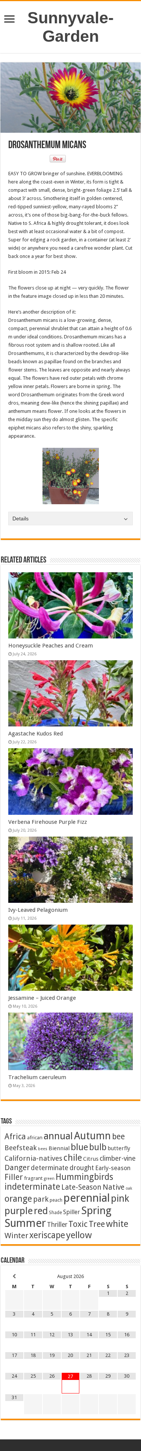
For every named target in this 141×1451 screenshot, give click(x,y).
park (41, 1199)
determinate (49, 1168)
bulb (97, 1147)
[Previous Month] (14, 1276)
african (34, 1137)
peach (56, 1200)
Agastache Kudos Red (35, 733)
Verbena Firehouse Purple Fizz (47, 822)
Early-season (112, 1168)
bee (118, 1136)
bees (42, 1148)
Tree (97, 1224)
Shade (55, 1212)
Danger (17, 1167)
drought (82, 1168)
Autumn (92, 1136)
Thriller (57, 1224)
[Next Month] (127, 1276)
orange (18, 1198)
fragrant (33, 1178)
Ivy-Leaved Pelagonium (38, 910)
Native (113, 1187)
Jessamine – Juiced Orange (42, 998)
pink (120, 1198)
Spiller (71, 1212)
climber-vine (118, 1158)
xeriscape (47, 1235)
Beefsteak (21, 1148)
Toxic (78, 1224)
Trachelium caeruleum (37, 1077)
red (41, 1210)
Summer (25, 1223)
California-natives (33, 1158)
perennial (87, 1198)
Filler (14, 1177)
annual (58, 1136)
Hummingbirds (84, 1177)
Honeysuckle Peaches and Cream (50, 645)
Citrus (91, 1158)
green (49, 1178)
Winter (16, 1235)
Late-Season (81, 1187)
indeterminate (32, 1187)
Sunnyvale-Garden (70, 27)
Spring (96, 1210)
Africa (15, 1136)
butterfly (119, 1148)
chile (73, 1157)
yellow (79, 1235)
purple (19, 1210)
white (117, 1224)
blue (79, 1147)
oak (129, 1188)
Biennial (59, 1148)
